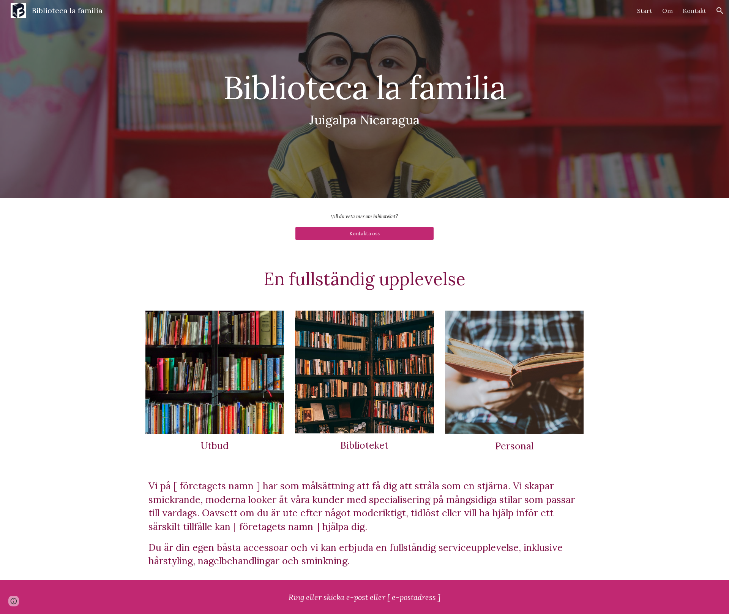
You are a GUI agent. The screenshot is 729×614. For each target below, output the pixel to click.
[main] (364, 99)
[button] (720, 11)
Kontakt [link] (694, 10)
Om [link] (667, 10)
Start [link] (644, 10)
